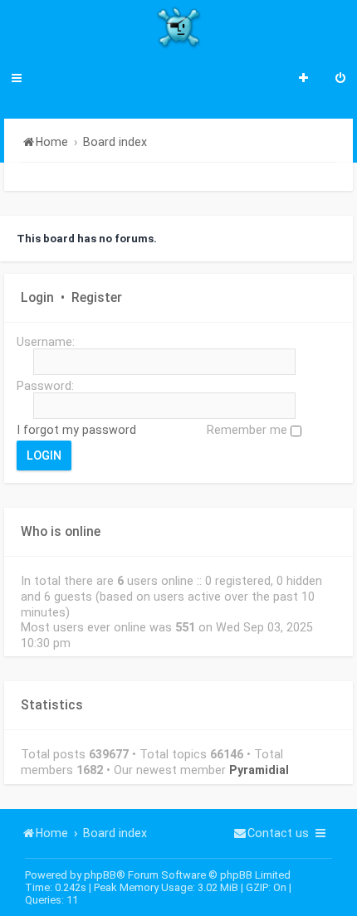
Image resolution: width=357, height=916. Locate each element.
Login (37, 297)
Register (96, 297)
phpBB (100, 875)
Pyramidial (259, 770)
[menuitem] (340, 79)
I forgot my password (76, 429)
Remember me (249, 429)
